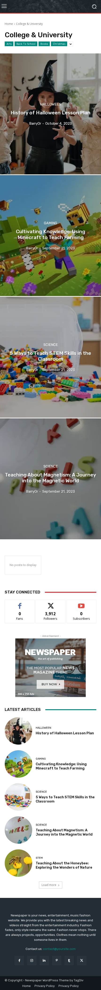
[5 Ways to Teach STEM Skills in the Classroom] (50, 357)
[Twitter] (81, 960)
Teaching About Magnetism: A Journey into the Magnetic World (64, 832)
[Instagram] (31, 960)
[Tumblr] (69, 960)
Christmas (59, 43)
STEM (39, 858)
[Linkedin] (44, 960)
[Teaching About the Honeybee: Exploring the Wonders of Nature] (18, 863)
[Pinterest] (56, 960)
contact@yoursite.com (59, 949)
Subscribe (81, 603)
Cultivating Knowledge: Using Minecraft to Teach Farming (61, 766)
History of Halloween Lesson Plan (65, 733)
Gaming (50, 223)
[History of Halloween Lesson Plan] (50, 113)
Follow (50, 603)
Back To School (25, 43)
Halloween (50, 104)
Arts (9, 43)
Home (9, 24)
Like (20, 603)
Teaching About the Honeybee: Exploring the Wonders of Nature (64, 865)
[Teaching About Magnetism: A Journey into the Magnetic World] (50, 478)
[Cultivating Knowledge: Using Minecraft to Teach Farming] (50, 235)
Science (50, 345)
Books (44, 43)
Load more (49, 885)
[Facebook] (19, 960)
